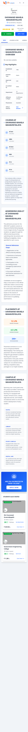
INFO (4, 40)
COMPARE (9, 34)
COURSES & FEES (14, 40)
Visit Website (18, 107)
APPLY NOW (21, 34)
